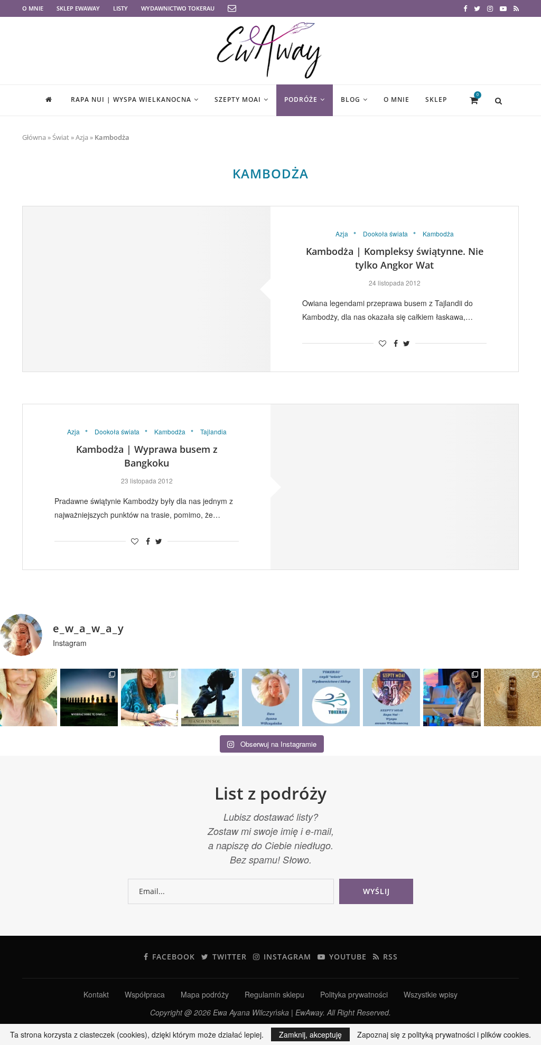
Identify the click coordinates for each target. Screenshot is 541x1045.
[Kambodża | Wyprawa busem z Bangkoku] (394, 486)
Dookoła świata (385, 234)
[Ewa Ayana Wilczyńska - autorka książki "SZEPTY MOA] (270, 697)
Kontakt (96, 994)
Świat (60, 137)
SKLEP (436, 99)
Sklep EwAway (78, 8)
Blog (350, 99)
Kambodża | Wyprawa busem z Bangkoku (147, 456)
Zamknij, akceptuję (310, 1034)
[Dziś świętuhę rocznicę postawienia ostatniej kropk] (88, 697)
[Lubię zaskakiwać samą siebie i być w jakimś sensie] (209, 697)
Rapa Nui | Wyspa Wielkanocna (131, 99)
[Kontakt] (232, 9)
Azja (82, 137)
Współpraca (145, 994)
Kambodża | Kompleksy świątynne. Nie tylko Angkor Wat (394, 258)
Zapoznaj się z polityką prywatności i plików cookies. (444, 1034)
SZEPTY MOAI (237, 99)
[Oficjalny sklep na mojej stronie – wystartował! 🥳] (330, 697)
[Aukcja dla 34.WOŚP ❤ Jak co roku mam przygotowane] (512, 697)
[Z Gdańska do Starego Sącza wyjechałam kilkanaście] (451, 697)
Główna (34, 137)
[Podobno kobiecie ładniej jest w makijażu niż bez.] (28, 697)
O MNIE (32, 8)
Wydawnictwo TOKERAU (177, 8)
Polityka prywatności (354, 994)
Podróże (301, 99)
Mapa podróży (205, 994)
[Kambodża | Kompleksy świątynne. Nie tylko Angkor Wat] (146, 289)
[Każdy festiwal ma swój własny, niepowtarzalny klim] (149, 697)
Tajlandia (213, 431)
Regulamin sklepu (274, 994)
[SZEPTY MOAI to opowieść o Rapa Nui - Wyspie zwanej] (391, 697)
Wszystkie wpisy (431, 994)
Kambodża (438, 234)
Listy (120, 8)
